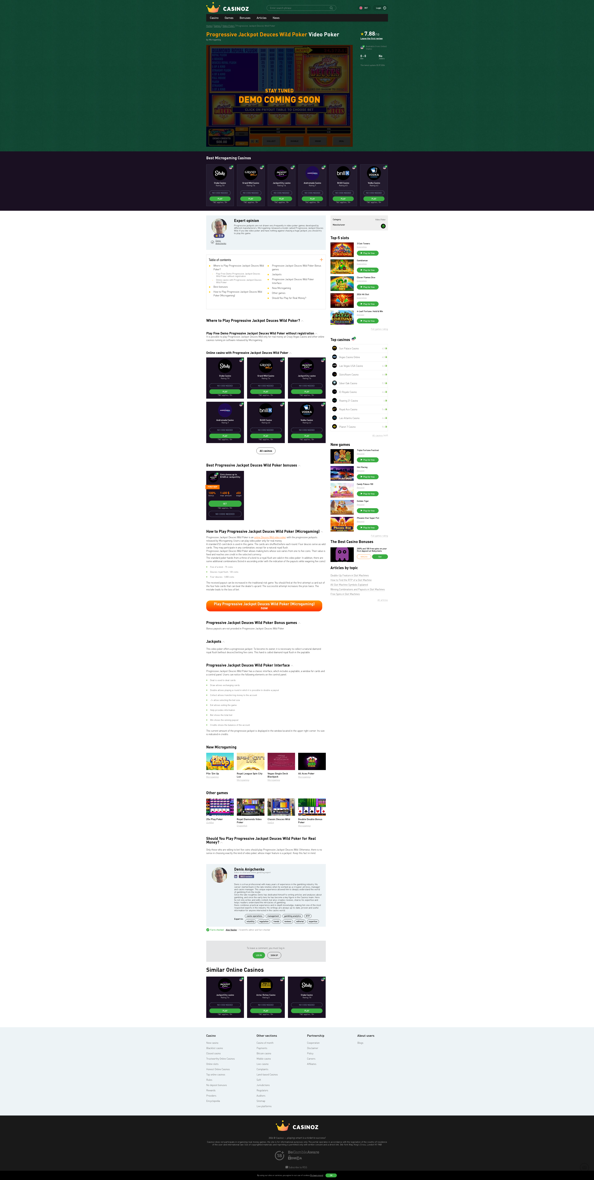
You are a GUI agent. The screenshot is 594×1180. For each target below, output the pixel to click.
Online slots (212, 1063)
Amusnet (360, 453)
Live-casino (263, 1063)
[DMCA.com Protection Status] (295, 1159)
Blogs (360, 1042)
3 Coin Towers (363, 243)
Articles (261, 17)
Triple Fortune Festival (368, 450)
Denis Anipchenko (221, 242)
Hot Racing (362, 467)
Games (229, 17)
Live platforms (264, 1106)
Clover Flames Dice (366, 277)
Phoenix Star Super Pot (368, 518)
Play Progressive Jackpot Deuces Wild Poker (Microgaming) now (264, 606)
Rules (209, 1079)
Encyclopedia (213, 1100)
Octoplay (360, 314)
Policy (310, 1053)
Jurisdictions (263, 1085)
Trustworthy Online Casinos (220, 1058)
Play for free (252, 812)
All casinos (266, 450)
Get (225, 503)
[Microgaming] (383, 226)
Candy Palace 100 (365, 484)
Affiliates (311, 1063)
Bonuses (245, 17)
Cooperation (313, 1042)
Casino (214, 17)
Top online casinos (215, 1074)
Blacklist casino (214, 1048)
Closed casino (213, 1053)
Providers (211, 1095)
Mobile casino (264, 1058)
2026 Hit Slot (363, 294)
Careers (311, 1058)
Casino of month (265, 1042)
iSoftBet (210, 822)
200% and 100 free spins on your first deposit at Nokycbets (372, 549)
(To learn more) (316, 1175)
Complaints (262, 1069)
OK (331, 1175)
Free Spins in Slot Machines (345, 594)
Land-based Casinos (267, 1074)
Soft (259, 1079)
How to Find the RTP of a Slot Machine (351, 580)
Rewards (211, 1090)
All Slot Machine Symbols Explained (349, 584)
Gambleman (362, 260)
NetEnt (271, 822)
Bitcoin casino (264, 1053)
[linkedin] (235, 876)
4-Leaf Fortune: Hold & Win (370, 311)
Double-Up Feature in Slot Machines (349, 575)
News (276, 17)
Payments (262, 1048)
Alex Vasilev (231, 930)
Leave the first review (371, 38)
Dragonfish (242, 825)
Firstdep (212, 486)
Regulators (262, 1090)
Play (220, 199)
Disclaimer (312, 1048)
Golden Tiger (363, 501)
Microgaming (212, 776)
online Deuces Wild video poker (270, 537)
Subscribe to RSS (297, 1167)
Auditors (261, 1095)
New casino (212, 1042)
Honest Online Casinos (218, 1069)
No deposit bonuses (216, 1085)
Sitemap (261, 1100)
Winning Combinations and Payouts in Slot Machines (357, 589)
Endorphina (362, 247)
